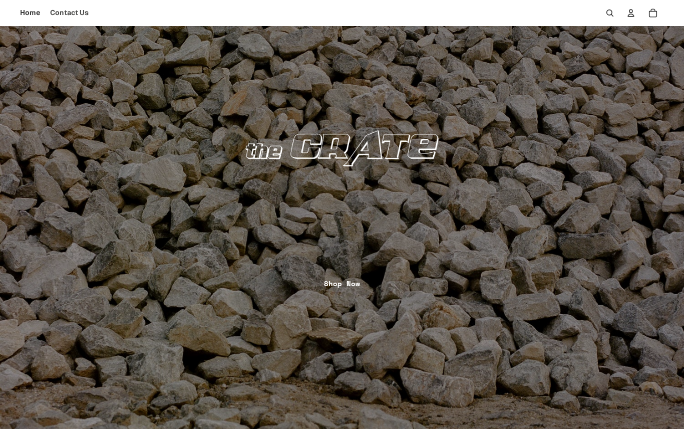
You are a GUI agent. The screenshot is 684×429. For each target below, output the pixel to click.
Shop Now (342, 283)
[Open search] (610, 13)
